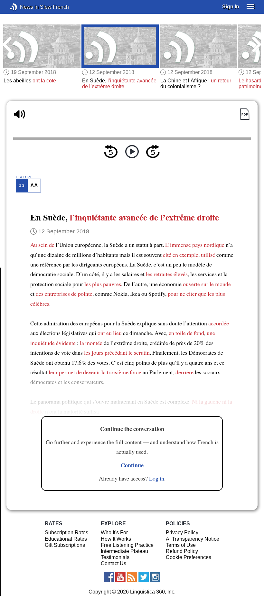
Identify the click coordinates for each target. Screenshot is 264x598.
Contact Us (113, 563)
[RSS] (132, 577)
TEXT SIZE (24, 177)
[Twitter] (143, 577)
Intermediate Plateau (124, 551)
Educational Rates (66, 539)
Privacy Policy (182, 532)
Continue (132, 465)
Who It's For (114, 532)
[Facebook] (109, 577)
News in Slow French (23, 7)
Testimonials (115, 557)
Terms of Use (181, 545)
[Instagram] (155, 577)
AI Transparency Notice (192, 539)
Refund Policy (182, 551)
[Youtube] (120, 577)
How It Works (116, 539)
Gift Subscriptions (65, 545)
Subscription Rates (66, 532)
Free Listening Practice (127, 545)
